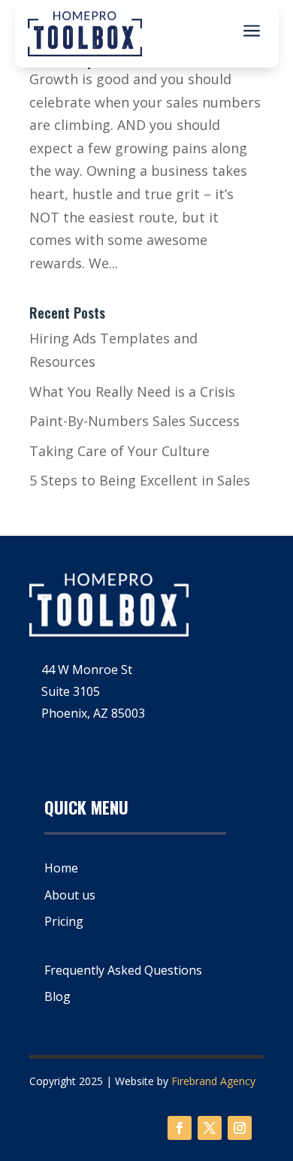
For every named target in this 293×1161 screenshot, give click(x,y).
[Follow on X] (210, 1128)
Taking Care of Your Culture (119, 451)
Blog (57, 996)
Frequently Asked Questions (123, 970)
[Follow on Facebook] (180, 1128)
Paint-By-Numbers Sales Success (134, 421)
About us (69, 895)
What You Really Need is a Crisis (132, 391)
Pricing (63, 921)
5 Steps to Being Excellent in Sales (139, 480)
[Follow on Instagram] (240, 1128)
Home (61, 868)
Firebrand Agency (213, 1081)
